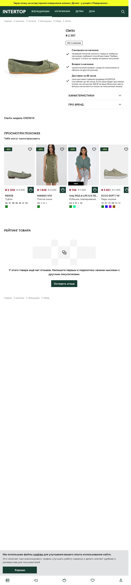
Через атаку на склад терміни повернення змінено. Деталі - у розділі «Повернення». (60, 3)
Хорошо (20, 570)
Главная (8, 21)
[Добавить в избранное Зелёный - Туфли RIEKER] (29, 149)
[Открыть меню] (35, 580)
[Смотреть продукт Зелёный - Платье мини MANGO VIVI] (50, 165)
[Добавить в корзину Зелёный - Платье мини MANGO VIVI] (62, 189)
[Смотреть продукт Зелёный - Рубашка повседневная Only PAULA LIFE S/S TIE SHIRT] (82, 165)
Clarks (68, 21)
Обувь (58, 21)
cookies (38, 554)
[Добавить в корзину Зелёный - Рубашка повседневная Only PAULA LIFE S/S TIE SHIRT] (93, 189)
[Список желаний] (92, 580)
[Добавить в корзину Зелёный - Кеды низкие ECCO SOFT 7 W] (124, 189)
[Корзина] (64, 580)
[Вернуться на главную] (14, 11)
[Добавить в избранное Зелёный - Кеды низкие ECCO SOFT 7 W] (123, 149)
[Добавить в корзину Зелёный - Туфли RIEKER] (30, 189)
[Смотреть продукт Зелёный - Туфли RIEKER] (19, 165)
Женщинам (46, 21)
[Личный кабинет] (121, 580)
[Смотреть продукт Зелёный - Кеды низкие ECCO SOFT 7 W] (113, 165)
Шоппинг (20, 21)
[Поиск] (123, 11)
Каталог (32, 21)
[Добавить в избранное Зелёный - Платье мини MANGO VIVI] (60, 149)
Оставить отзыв (64, 282)
